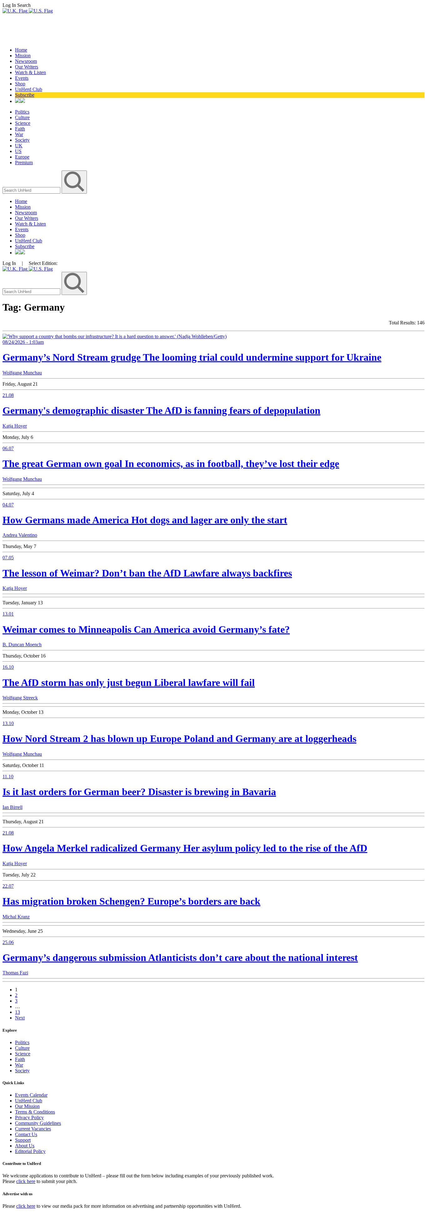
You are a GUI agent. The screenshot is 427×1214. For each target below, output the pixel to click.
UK (19, 145)
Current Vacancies (33, 1128)
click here (25, 1181)
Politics (22, 111)
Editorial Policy (30, 1151)
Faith (20, 128)
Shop (20, 83)
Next (20, 1017)
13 (17, 1012)
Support (23, 1140)
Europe (22, 157)
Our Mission (27, 1106)
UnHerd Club (28, 89)
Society (22, 140)
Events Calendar (31, 1095)
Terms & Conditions (35, 1112)
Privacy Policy (29, 1117)
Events (21, 78)
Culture (22, 117)
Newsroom (26, 61)
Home (21, 50)
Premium (24, 162)
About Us (24, 1145)
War (19, 134)
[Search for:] (32, 190)
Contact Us (26, 1134)
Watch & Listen (30, 72)
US (18, 151)
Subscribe (24, 95)
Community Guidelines (38, 1123)
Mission (23, 55)
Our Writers (26, 66)
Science (22, 123)
